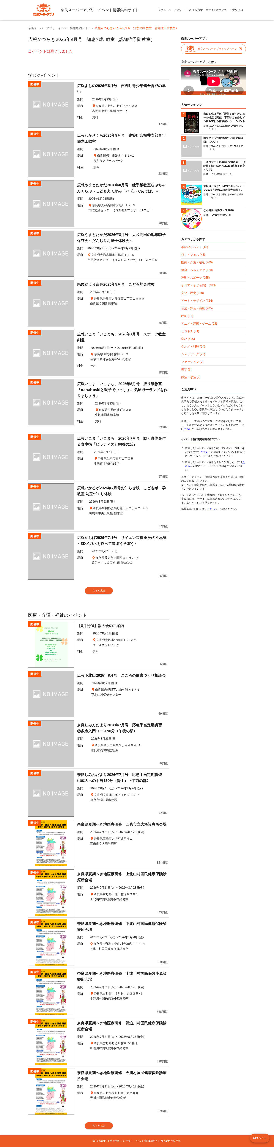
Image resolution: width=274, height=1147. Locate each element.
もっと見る (98, 590)
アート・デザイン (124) (197, 300)
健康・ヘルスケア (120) (197, 270)
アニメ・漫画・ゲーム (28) (199, 323)
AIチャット (260, 1138)
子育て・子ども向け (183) (198, 285)
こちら (188, 429)
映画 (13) (187, 316)
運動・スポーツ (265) (195, 278)
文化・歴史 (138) (192, 293)
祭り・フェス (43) (193, 255)
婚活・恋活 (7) (190, 377)
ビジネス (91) (190, 331)
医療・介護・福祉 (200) (197, 262)
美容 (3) (186, 369)
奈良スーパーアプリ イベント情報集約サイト (59, 28)
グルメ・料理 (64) (193, 346)
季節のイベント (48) (194, 247)
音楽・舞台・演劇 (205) (197, 308)
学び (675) (188, 339)
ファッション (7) (192, 362)
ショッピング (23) (193, 354)
